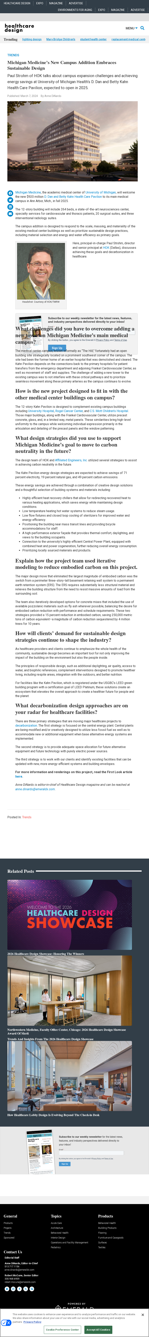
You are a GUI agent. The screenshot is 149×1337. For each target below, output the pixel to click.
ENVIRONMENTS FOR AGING (75, 10)
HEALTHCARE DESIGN (17, 3)
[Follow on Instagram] (13, 1289)
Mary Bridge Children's (60, 39)
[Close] (143, 1315)
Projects (8, 1228)
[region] (74, 1323)
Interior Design (58, 1238)
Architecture (57, 1228)
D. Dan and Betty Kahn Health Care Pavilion (73, 197)
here (18, 776)
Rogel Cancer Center (69, 411)
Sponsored (9, 1238)
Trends (13, 55)
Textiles (102, 1247)
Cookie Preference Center (62, 1329)
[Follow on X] (25, 1289)
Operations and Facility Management (69, 1242)
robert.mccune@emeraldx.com (20, 1282)
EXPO (39, 3)
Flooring (102, 1233)
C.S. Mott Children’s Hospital (109, 411)
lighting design (32, 39)
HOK (106, 248)
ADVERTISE (76, 3)
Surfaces (102, 1242)
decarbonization (26, 725)
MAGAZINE (56, 3)
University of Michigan (101, 192)
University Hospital (41, 411)
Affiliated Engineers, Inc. (71, 460)
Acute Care (56, 1223)
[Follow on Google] (31, 1289)
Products (8, 1223)
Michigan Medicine (28, 192)
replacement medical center (129, 39)
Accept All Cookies (98, 1329)
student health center (93, 39)
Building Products (107, 1228)
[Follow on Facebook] (19, 1289)
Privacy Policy (32, 1321)
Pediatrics (56, 1247)
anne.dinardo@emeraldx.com (35, 789)
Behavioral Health (59, 1233)
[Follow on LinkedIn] (7, 1289)
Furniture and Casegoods (111, 1238)
